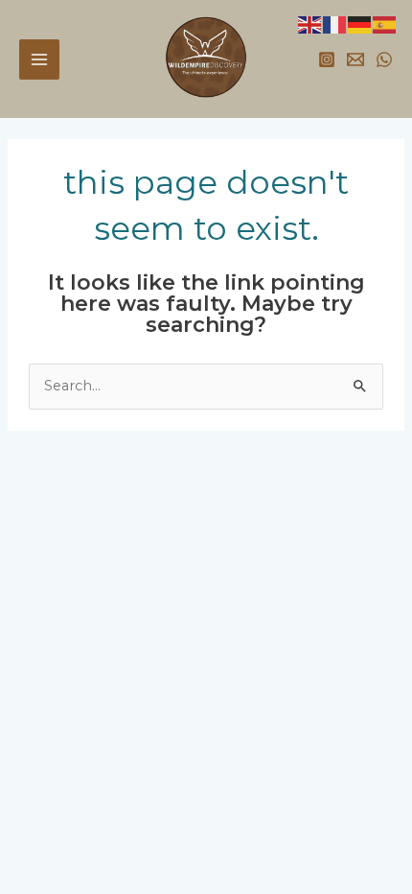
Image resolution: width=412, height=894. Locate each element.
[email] (355, 59)
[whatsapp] (384, 59)
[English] (310, 24)
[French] (335, 24)
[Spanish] (385, 24)
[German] (360, 24)
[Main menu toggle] (39, 59)
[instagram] (326, 59)
